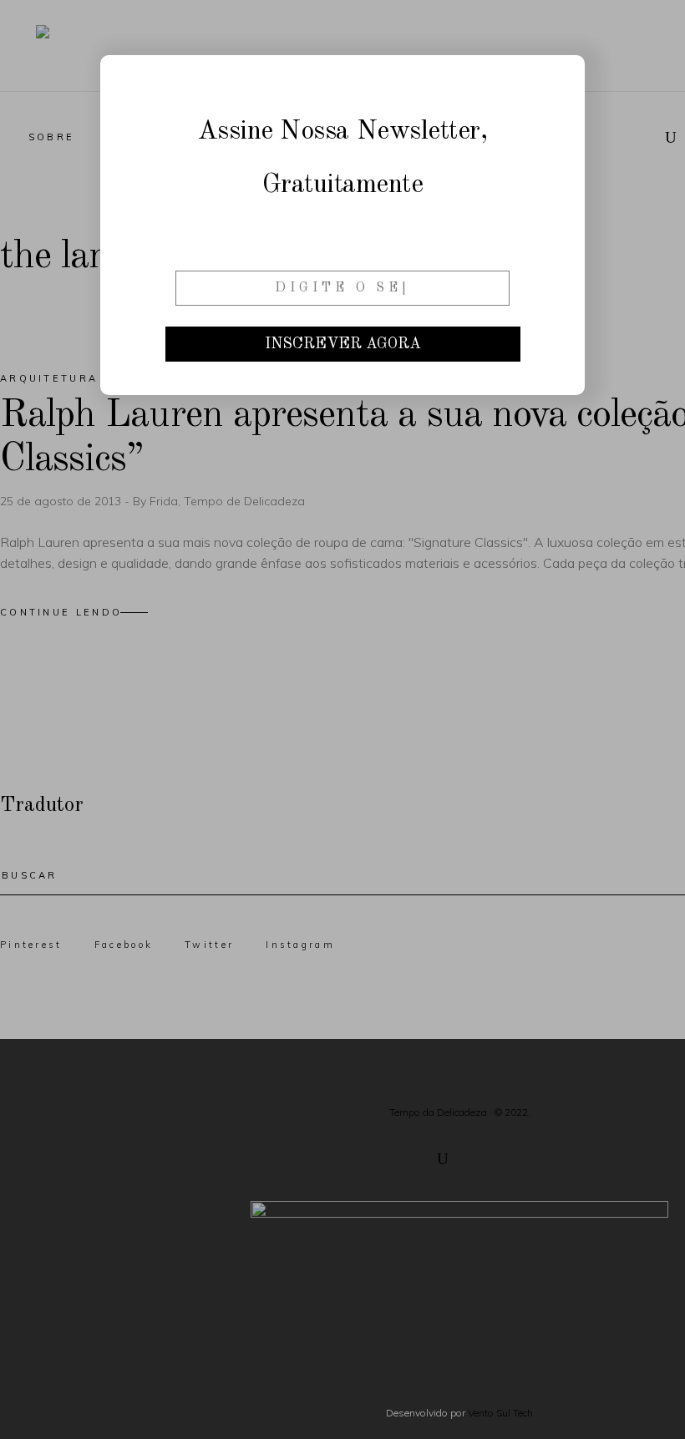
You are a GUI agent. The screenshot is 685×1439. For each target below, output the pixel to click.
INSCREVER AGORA (343, 344)
